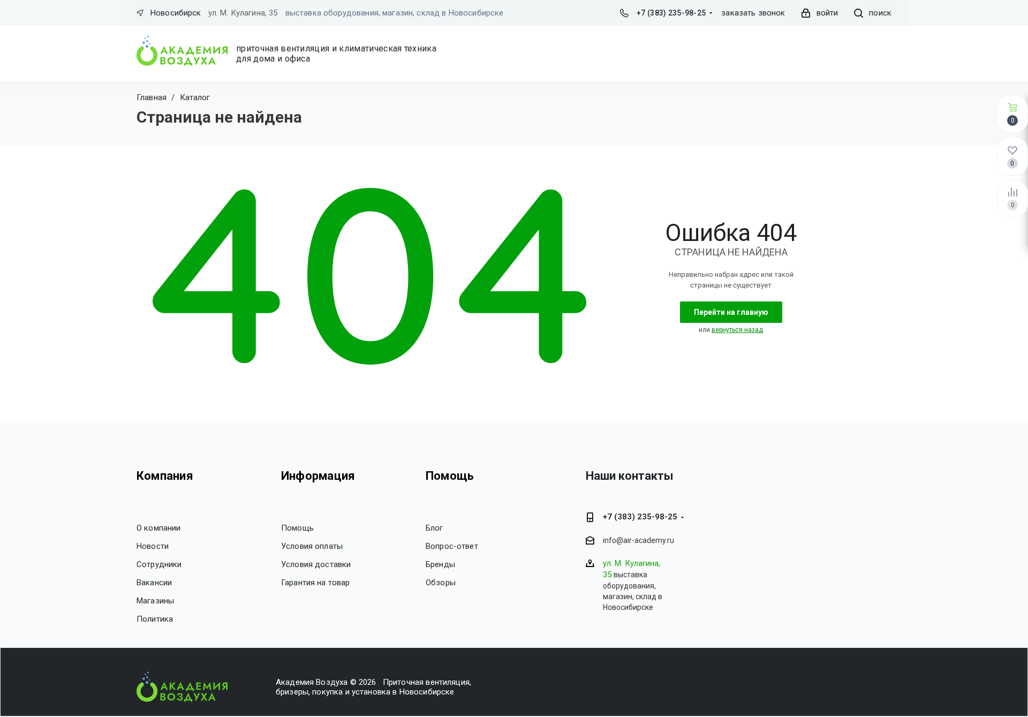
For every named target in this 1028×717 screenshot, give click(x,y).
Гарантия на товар (315, 582)
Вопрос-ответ (452, 546)
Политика (155, 619)
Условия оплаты (312, 546)
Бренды (440, 564)
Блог (434, 528)
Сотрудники (159, 564)
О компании (159, 528)
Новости (153, 546)
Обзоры (441, 582)
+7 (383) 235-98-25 (671, 13)
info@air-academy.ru (638, 541)
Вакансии (154, 582)
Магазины (155, 601)
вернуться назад (737, 330)
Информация (318, 475)
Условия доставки (316, 564)
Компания (165, 475)
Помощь (297, 528)
